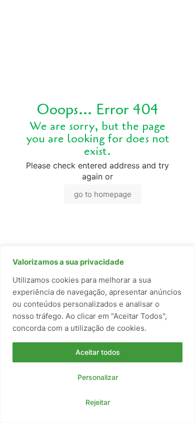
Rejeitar (98, 402)
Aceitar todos (98, 352)
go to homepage (103, 194)
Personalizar (98, 377)
